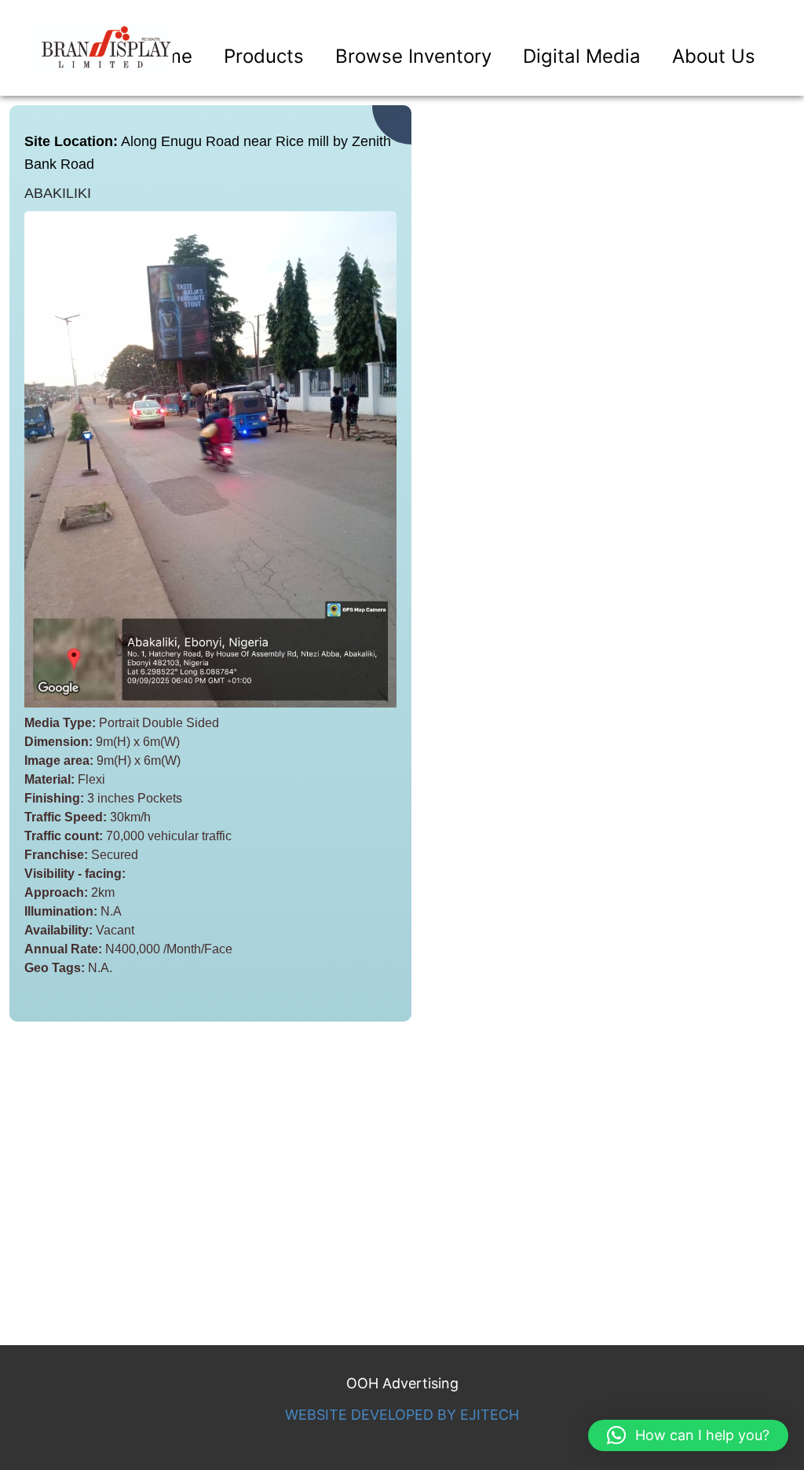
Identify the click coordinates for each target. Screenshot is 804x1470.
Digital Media (582, 56)
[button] (688, 1435)
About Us (713, 56)
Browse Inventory (413, 56)
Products (264, 56)
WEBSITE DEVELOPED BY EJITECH (402, 1414)
